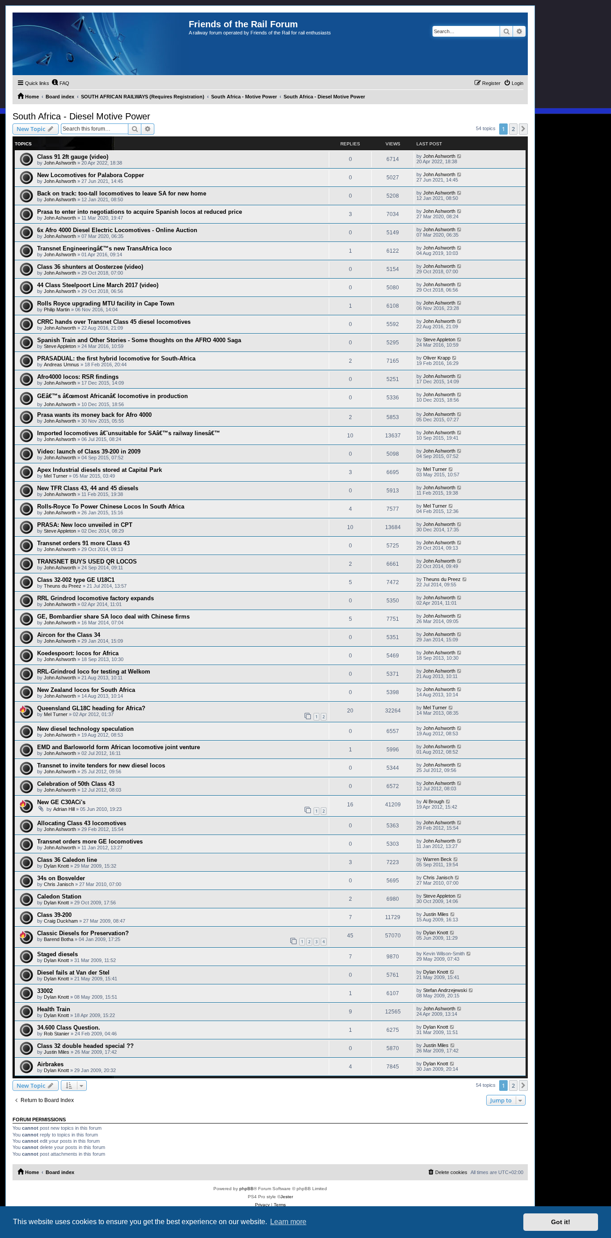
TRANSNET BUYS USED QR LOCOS (87, 561)
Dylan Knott (56, 866)
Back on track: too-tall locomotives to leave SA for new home (121, 193)
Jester (286, 1196)
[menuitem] (60, 83)
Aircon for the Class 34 (68, 635)
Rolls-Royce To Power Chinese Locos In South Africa (110, 506)
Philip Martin (57, 309)
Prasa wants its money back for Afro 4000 (94, 414)
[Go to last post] (459, 156)
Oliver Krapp (436, 357)
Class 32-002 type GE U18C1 (76, 580)
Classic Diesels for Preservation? (83, 933)
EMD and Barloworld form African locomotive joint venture (118, 747)
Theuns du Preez (62, 586)
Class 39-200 (54, 915)
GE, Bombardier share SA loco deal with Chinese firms (113, 616)
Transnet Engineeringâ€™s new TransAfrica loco (104, 248)
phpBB (246, 1188)
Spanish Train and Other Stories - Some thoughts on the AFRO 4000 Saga (139, 340)
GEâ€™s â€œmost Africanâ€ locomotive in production (112, 396)
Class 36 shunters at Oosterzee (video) (90, 266)
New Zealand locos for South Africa (86, 690)
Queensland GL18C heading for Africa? (91, 708)
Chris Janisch (59, 884)
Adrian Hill (64, 809)
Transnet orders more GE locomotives (90, 841)
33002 (45, 991)
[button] (523, 128)
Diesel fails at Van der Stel (73, 972)
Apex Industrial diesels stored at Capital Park (99, 469)
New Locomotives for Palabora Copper (90, 175)
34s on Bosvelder (61, 878)
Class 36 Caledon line (67, 859)
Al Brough (433, 801)
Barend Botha (58, 939)
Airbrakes (50, 1064)
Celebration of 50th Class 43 (76, 783)
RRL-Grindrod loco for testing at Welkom (93, 671)
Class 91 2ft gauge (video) (72, 156)
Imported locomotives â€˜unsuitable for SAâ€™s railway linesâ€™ (128, 433)
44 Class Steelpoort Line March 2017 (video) (97, 285)
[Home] (101, 44)
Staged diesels (57, 954)
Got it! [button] (560, 1221)
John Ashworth (60, 162)
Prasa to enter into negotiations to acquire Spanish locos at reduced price (139, 211)
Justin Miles (436, 914)
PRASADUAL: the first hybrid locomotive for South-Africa (116, 358)
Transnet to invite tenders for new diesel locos (101, 765)
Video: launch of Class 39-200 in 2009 (88, 451)
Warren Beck (437, 859)
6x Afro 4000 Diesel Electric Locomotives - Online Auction (117, 230)
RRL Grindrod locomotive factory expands (95, 598)
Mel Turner (56, 476)
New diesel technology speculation (85, 728)
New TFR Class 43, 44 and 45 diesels (87, 488)
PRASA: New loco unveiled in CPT (84, 524)
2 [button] (513, 129)
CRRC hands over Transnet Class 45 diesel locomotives (114, 321)
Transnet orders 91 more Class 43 (83, 543)
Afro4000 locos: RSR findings (78, 376)
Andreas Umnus (61, 364)
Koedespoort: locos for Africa (78, 653)
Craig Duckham (61, 921)
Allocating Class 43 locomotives (81, 823)
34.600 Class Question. (68, 1027)
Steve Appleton (60, 346)
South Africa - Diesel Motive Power (81, 116)
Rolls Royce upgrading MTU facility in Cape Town (105, 303)
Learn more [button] (288, 1221)
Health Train (53, 1009)
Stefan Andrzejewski (445, 990)
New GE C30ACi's (61, 802)
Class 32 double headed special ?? (85, 1046)
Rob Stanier (56, 1033)
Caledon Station (59, 896)
